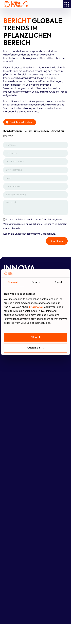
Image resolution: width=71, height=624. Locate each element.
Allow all (35, 337)
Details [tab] (36, 282)
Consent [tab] (13, 282)
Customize (33, 347)
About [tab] (58, 282)
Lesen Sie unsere (29, 233)
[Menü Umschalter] (67, 4)
